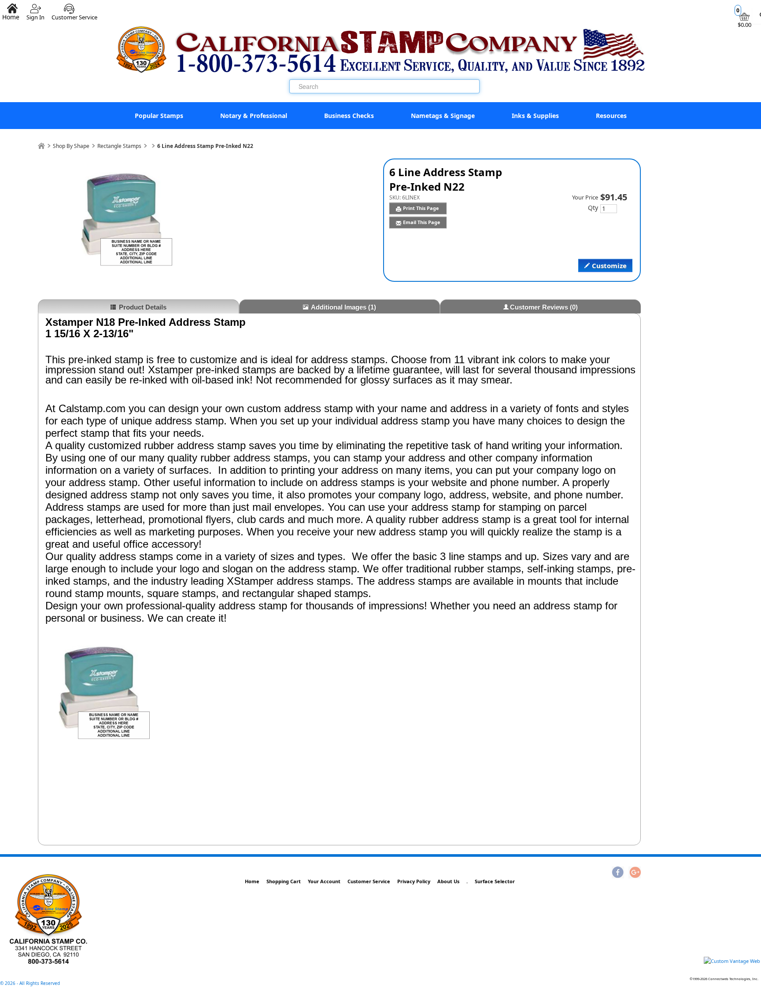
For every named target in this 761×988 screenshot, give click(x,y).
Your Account (324, 881)
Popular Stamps (159, 115)
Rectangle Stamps (119, 146)
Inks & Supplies (535, 115)
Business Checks (349, 115)
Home (252, 881)
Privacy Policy (413, 881)
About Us (448, 881)
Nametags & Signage (443, 115)
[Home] (41, 146)
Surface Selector (495, 881)
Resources (611, 115)
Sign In (35, 14)
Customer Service (74, 14)
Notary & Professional (253, 115)
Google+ (634, 873)
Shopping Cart (283, 881)
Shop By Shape (71, 146)
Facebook (618, 873)
